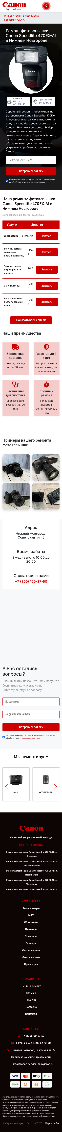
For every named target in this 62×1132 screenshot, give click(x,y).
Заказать (46, 236)
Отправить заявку (31, 171)
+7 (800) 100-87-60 (31, 582)
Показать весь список (31, 320)
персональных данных (36, 182)
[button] (6, 786)
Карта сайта (52, 1123)
